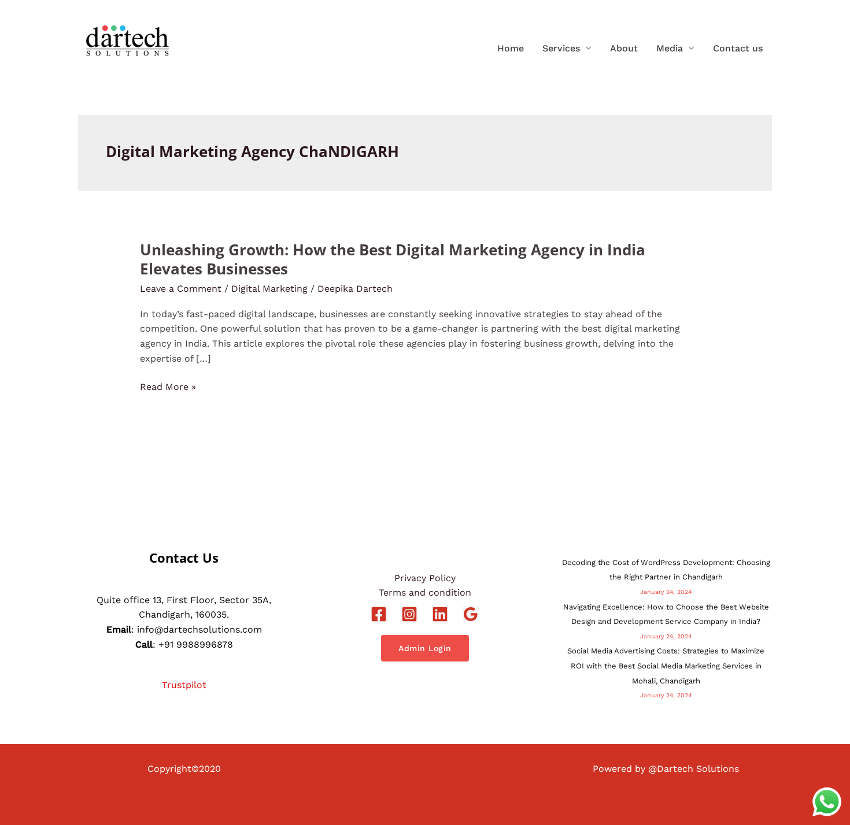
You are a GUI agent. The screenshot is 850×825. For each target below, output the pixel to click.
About (624, 48)
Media (669, 48)
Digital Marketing (269, 288)
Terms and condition (425, 592)
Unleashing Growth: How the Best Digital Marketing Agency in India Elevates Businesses (392, 259)
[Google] (471, 614)
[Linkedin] (440, 614)
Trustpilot (184, 684)
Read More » (168, 387)
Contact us (738, 48)
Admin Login (425, 648)
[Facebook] (379, 614)
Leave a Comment (180, 288)
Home (510, 48)
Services (561, 48)
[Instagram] (409, 614)
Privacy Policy (425, 578)
